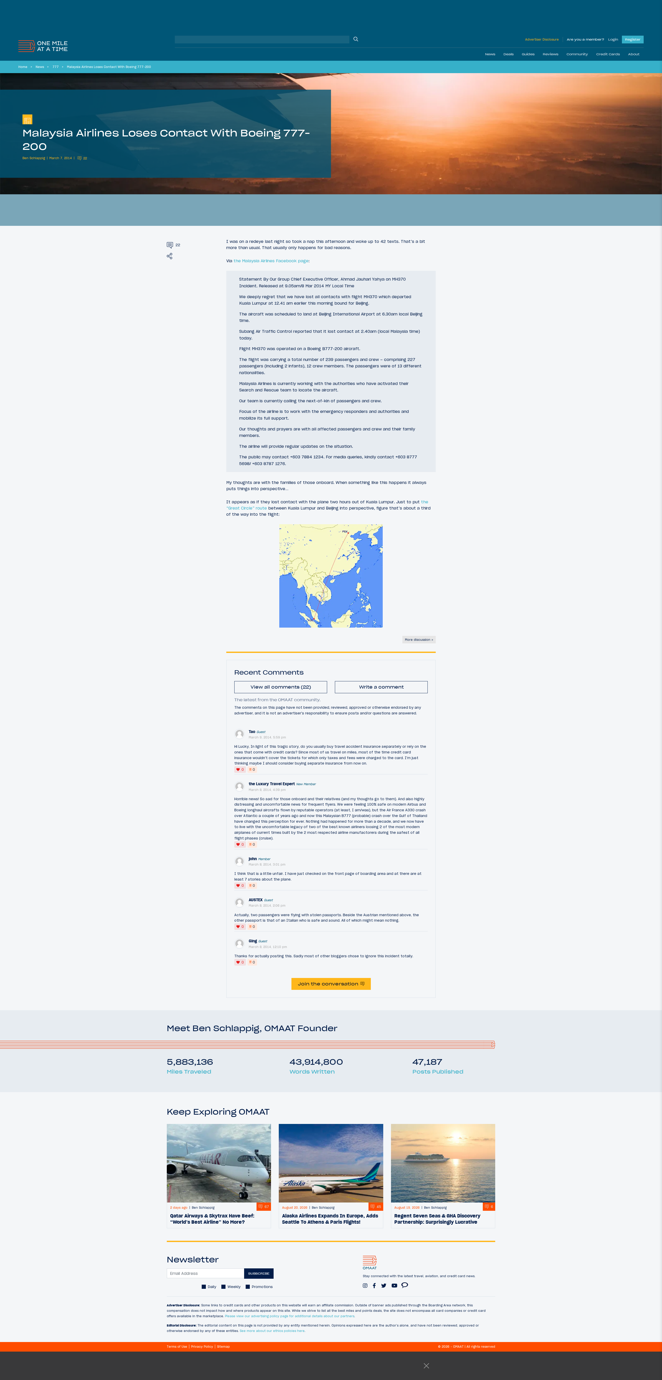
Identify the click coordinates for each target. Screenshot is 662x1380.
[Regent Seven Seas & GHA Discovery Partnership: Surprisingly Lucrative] (443, 1163)
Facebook (374, 1283)
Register (633, 39)
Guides (528, 54)
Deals (508, 54)
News (490, 54)
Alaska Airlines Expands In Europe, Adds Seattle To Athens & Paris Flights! (330, 1219)
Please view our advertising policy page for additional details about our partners (289, 1316)
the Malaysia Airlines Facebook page (271, 260)
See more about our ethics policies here (272, 1331)
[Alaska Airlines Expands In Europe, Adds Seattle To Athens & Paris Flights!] (331, 1163)
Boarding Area (404, 1283)
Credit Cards (608, 54)
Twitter (383, 1283)
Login (613, 39)
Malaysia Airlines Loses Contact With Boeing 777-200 (109, 67)
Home (22, 67)
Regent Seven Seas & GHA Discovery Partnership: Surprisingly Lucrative (437, 1219)
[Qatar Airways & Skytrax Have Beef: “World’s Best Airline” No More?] (219, 1163)
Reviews (550, 54)
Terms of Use (177, 1346)
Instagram (365, 1283)
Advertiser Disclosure (542, 39)
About (634, 54)
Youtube (394, 1283)
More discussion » (419, 640)
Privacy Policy (202, 1346)
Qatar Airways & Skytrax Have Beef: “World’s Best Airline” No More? (212, 1219)
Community (577, 54)
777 (55, 67)
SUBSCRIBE (258, 1273)
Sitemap (223, 1346)
